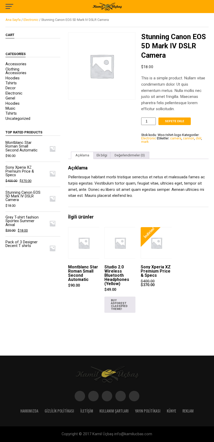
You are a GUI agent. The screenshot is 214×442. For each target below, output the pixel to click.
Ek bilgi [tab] (102, 155)
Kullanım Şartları (114, 411)
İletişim (86, 411)
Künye (171, 411)
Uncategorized (17, 118)
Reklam (188, 411)
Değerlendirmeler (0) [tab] (130, 155)
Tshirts (11, 83)
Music (10, 108)
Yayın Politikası (147, 411)
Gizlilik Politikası (59, 411)
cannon (188, 138)
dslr (198, 138)
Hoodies (12, 78)
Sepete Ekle (174, 121)
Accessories (15, 64)
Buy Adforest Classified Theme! (119, 305)
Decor (10, 88)
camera (175, 138)
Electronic (30, 20)
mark (144, 142)
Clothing (12, 69)
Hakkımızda (29, 411)
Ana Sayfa (13, 20)
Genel (10, 98)
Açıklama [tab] (82, 155)
